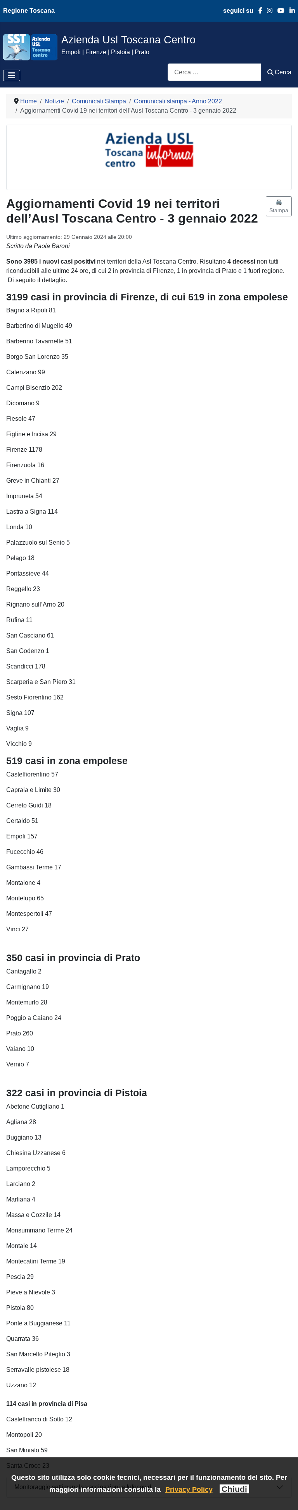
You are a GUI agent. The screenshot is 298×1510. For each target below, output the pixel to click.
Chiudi (234, 1488)
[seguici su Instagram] (267, 10)
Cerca (283, 72)
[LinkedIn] (289, 10)
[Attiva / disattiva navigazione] (11, 75)
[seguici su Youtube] (278, 10)
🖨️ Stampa (278, 206)
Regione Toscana (29, 10)
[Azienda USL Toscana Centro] (30, 46)
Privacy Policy (189, 1489)
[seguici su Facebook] (257, 10)
